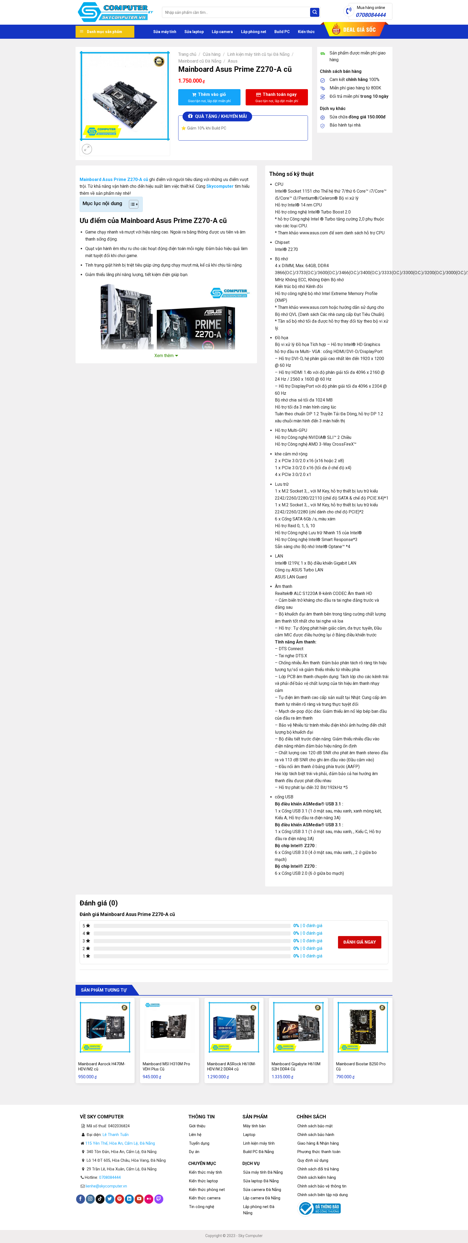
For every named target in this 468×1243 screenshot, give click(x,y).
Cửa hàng (211, 54)
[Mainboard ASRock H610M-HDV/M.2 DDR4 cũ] (234, 1027)
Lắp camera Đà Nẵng (261, 1198)
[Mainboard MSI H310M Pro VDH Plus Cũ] (169, 1027)
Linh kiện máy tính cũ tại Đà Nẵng (258, 54)
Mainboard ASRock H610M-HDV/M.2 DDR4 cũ (231, 1067)
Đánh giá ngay (359, 942)
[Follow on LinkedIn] (129, 1199)
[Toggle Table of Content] (131, 204)
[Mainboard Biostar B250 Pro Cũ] (362, 1027)
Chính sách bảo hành (315, 1134)
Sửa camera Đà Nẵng (262, 1189)
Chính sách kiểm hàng (316, 1177)
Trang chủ (187, 54)
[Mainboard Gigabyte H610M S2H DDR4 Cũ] (298, 1027)
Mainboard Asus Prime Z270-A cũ (114, 179)
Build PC (282, 32)
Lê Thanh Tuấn (116, 1134)
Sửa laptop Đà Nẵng (261, 1181)
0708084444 (110, 1177)
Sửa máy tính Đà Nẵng (263, 1172)
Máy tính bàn (254, 1126)
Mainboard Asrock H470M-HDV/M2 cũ (101, 1067)
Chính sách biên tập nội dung (322, 1195)
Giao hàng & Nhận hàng (318, 1143)
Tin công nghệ (201, 1207)
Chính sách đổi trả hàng (318, 1169)
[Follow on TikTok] (100, 1199)
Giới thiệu (197, 1126)
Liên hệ (195, 1134)
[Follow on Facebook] (80, 1199)
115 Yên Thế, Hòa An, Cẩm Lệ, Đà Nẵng (120, 1143)
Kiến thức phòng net (207, 1189)
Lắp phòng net (253, 32)
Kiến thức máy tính (205, 1172)
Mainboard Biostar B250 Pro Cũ (361, 1067)
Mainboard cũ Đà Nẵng (199, 61)
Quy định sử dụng (312, 1160)
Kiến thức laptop (203, 1181)
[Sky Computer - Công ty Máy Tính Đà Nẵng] (115, 12)
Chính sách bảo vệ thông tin (321, 1186)
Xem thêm (164, 355)
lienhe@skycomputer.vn (106, 1186)
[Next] (100, 146)
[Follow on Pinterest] (119, 1199)
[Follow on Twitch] (158, 1199)
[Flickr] (148, 1199)
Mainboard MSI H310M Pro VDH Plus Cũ (166, 1067)
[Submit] (314, 12)
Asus (233, 61)
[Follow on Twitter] (109, 1199)
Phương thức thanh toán (318, 1152)
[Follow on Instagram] (90, 1199)
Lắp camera (222, 32)
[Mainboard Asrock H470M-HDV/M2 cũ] (105, 1027)
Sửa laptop (194, 32)
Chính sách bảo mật (315, 1126)
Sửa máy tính (164, 32)
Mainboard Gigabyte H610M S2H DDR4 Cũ (296, 1067)
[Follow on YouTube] (139, 1199)
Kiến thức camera (204, 1198)
